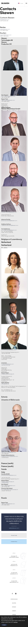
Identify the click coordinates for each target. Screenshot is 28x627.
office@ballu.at (5, 384)
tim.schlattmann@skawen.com (9, 230)
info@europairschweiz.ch (7, 374)
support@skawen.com (5, 35)
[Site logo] (5, 3)
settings (15, 622)
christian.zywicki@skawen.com (9, 212)
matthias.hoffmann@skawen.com (9, 225)
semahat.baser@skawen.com (8, 350)
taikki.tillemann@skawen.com (8, 452)
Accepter (4, 624)
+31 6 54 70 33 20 (5, 365)
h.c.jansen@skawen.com (7, 364)
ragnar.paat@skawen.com (8, 100)
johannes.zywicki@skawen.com (9, 220)
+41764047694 (4, 483)
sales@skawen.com (5, 29)
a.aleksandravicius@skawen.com (9, 456)
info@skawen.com (4, 19)
